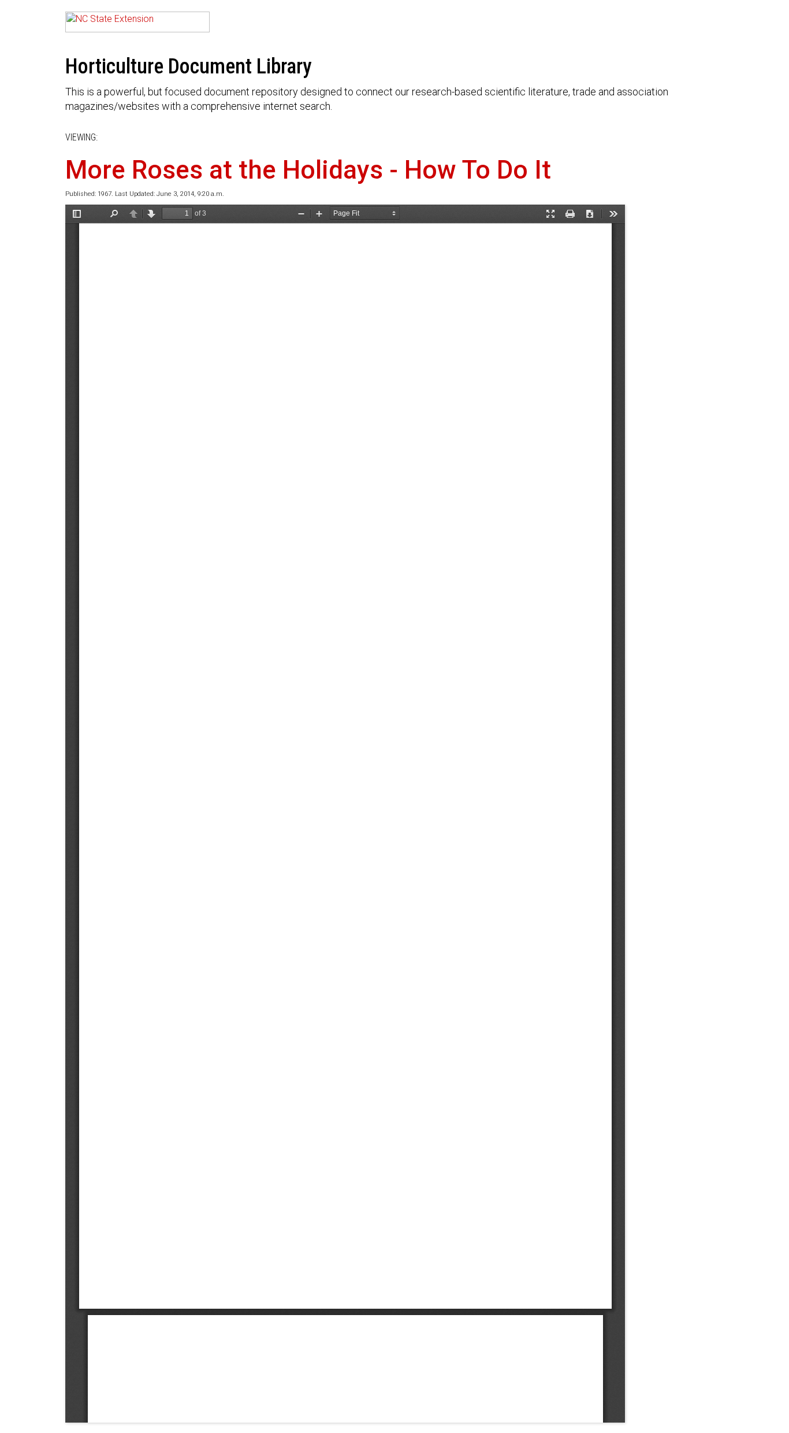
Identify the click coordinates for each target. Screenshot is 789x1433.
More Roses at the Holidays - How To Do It (308, 170)
